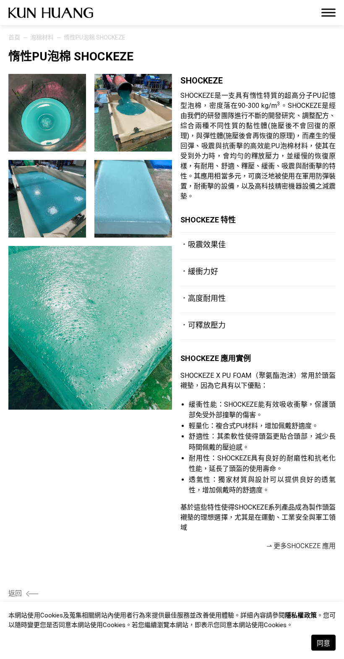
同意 (323, 643)
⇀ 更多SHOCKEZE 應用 (301, 546)
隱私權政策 (301, 615)
